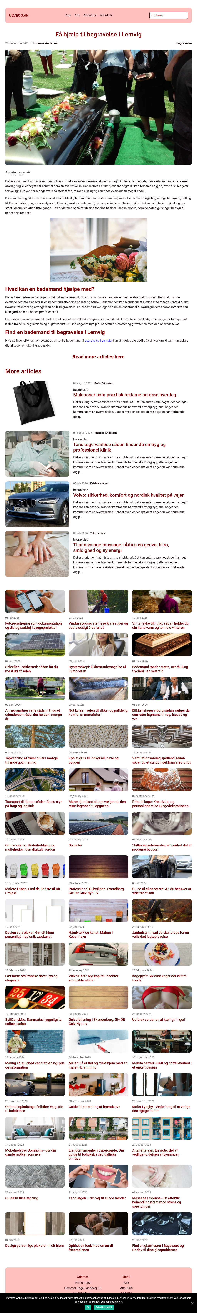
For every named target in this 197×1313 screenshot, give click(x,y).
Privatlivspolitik (104, 1307)
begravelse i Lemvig (98, 340)
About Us (90, 15)
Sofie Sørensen (103, 383)
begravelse (184, 43)
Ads (68, 15)
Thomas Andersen (45, 43)
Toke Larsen (97, 533)
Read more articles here (98, 357)
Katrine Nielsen (99, 483)
